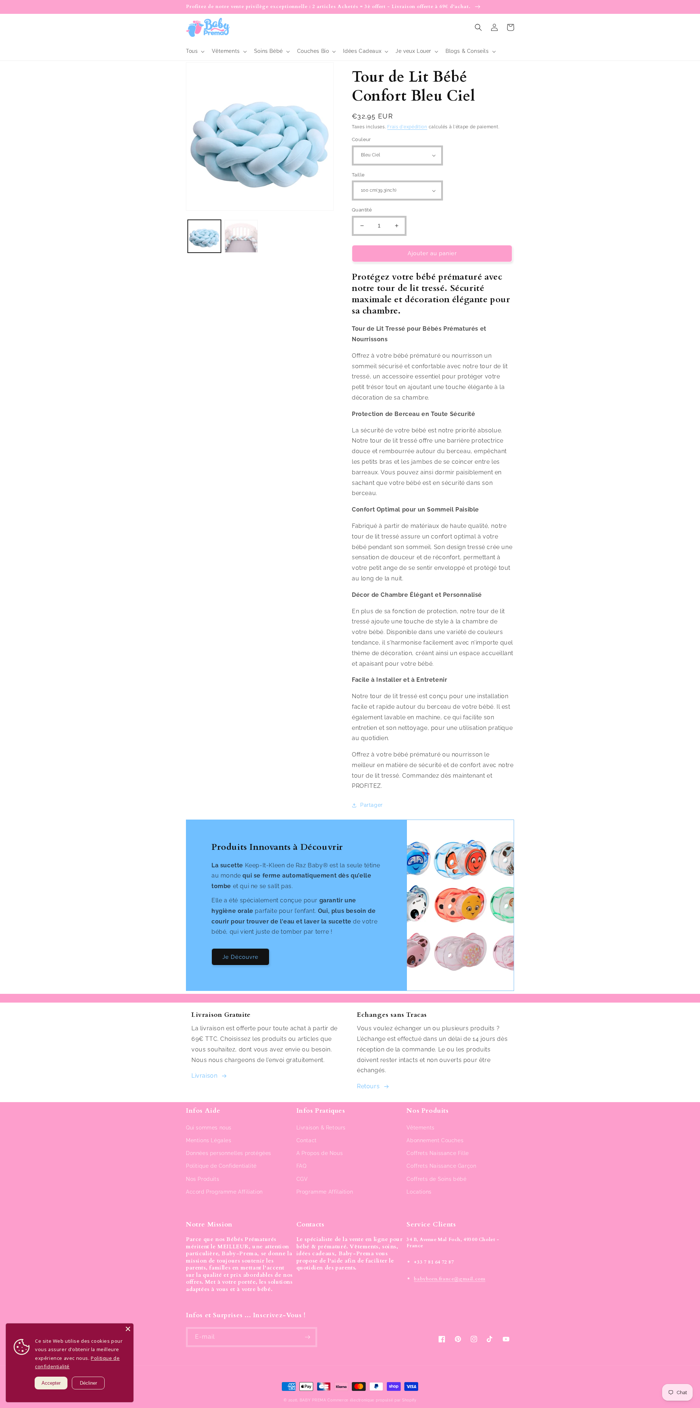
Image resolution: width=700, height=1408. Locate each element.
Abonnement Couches (435, 1140)
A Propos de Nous (319, 1153)
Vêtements (420, 1128)
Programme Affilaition (324, 1192)
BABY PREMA (313, 1400)
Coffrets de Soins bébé (436, 1179)
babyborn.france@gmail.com (449, 1279)
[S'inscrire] (307, 1337)
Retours (368, 1086)
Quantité (362, 210)
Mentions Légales (209, 1140)
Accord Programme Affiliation (224, 1192)
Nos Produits (202, 1179)
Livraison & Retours (321, 1128)
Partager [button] (371, 805)
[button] (194, 51)
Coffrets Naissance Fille (437, 1153)
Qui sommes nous (209, 1128)
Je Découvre (240, 957)
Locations (419, 1192)
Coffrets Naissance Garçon (441, 1166)
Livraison (204, 1075)
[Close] (128, 1329)
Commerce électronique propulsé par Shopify (371, 1400)
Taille (358, 175)
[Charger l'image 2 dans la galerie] (241, 236)
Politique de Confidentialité (221, 1166)
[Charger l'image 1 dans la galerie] (204, 236)
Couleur (361, 139)
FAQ (301, 1166)
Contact (306, 1140)
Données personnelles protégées (228, 1153)
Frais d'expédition (407, 126)
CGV (302, 1179)
